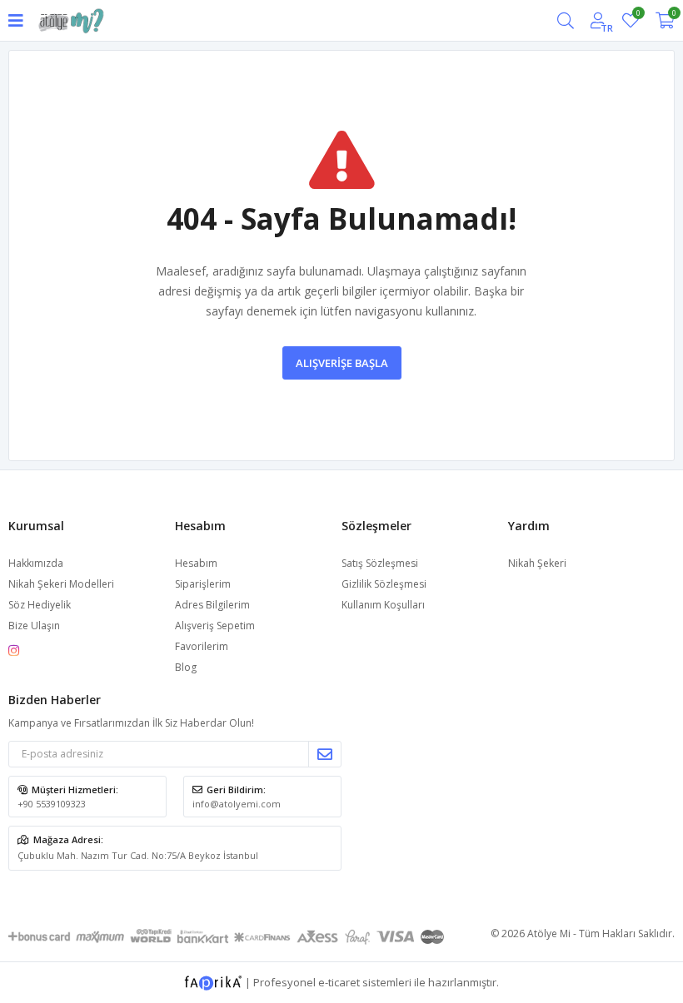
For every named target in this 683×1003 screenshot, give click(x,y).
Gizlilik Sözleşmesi (384, 584)
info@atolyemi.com (236, 803)
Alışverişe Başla (342, 362)
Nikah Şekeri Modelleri (61, 584)
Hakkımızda (35, 563)
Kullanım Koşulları (383, 605)
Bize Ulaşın (34, 625)
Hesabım (196, 563)
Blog (186, 667)
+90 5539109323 (51, 803)
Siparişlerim (203, 584)
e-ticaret (339, 981)
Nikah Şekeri (537, 563)
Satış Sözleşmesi (380, 563)
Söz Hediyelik (39, 605)
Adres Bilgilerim (212, 605)
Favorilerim (637, 15)
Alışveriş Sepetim (215, 625)
